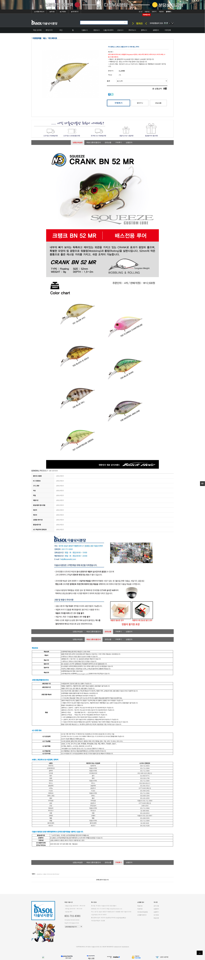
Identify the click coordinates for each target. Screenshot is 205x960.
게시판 (52, 11)
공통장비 (156, 30)
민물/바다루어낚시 (108, 31)
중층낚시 (96, 30)
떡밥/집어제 (37, 30)
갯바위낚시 (132, 30)
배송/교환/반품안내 (93, 142)
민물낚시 (85, 30)
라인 (61, 30)
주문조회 (161, 11)
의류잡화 (168, 30)
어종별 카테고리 (39, 11)
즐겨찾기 (168, 11)
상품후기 (156, 911)
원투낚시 (144, 30)
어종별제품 (37, 38)
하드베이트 (52, 38)
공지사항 (156, 905)
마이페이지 (75, 11)
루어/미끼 (49, 30)
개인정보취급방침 (142, 911)
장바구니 (154, 11)
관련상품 (108, 142)
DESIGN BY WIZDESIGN (121, 947)
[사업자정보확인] (121, 917)
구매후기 (118, 142)
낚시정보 (156, 915)
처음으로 (139, 905)
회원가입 (147, 11)
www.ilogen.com (82, 674)
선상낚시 (120, 30)
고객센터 (63, 11)
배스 (45, 38)
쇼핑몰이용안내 (141, 915)
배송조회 (156, 918)
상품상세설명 (78, 142)
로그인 (140, 11)
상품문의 (129, 142)
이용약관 (139, 909)
